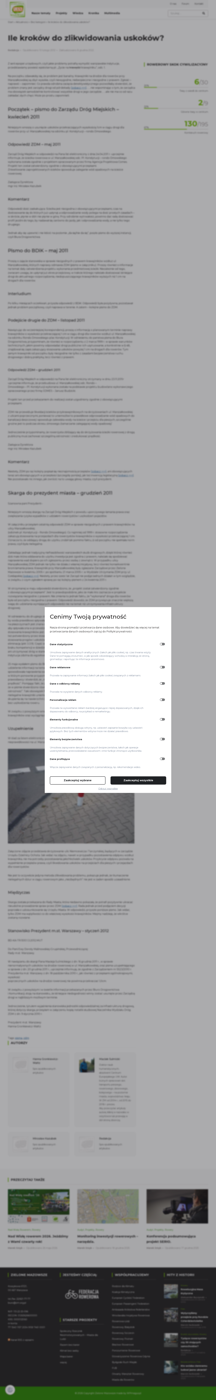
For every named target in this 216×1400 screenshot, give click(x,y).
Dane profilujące (60, 759)
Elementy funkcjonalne (64, 719)
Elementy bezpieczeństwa (66, 739)
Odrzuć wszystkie (108, 788)
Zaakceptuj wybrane (78, 780)
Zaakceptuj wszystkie (138, 780)
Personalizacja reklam (63, 700)
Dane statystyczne (61, 644)
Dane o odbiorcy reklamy (65, 683)
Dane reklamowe (60, 667)
